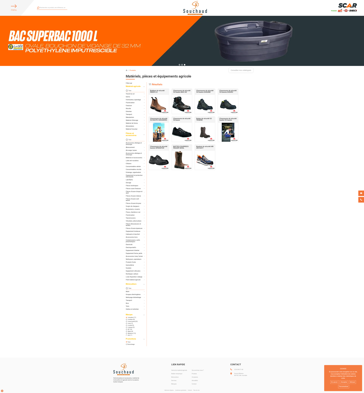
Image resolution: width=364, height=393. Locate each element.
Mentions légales (169, 390)
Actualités (195, 380)
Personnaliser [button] (343, 386)
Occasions (195, 377)
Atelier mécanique (176, 373)
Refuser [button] (352, 382)
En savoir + (335, 382)
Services (173, 380)
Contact (194, 384)
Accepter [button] (344, 382)
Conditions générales (180, 390)
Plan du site (196, 390)
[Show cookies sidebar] (2, 391)
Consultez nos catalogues (241, 70)
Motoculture (175, 377)
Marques (174, 384)
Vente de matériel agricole (179, 370)
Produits (194, 373)
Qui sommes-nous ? (198, 370)
